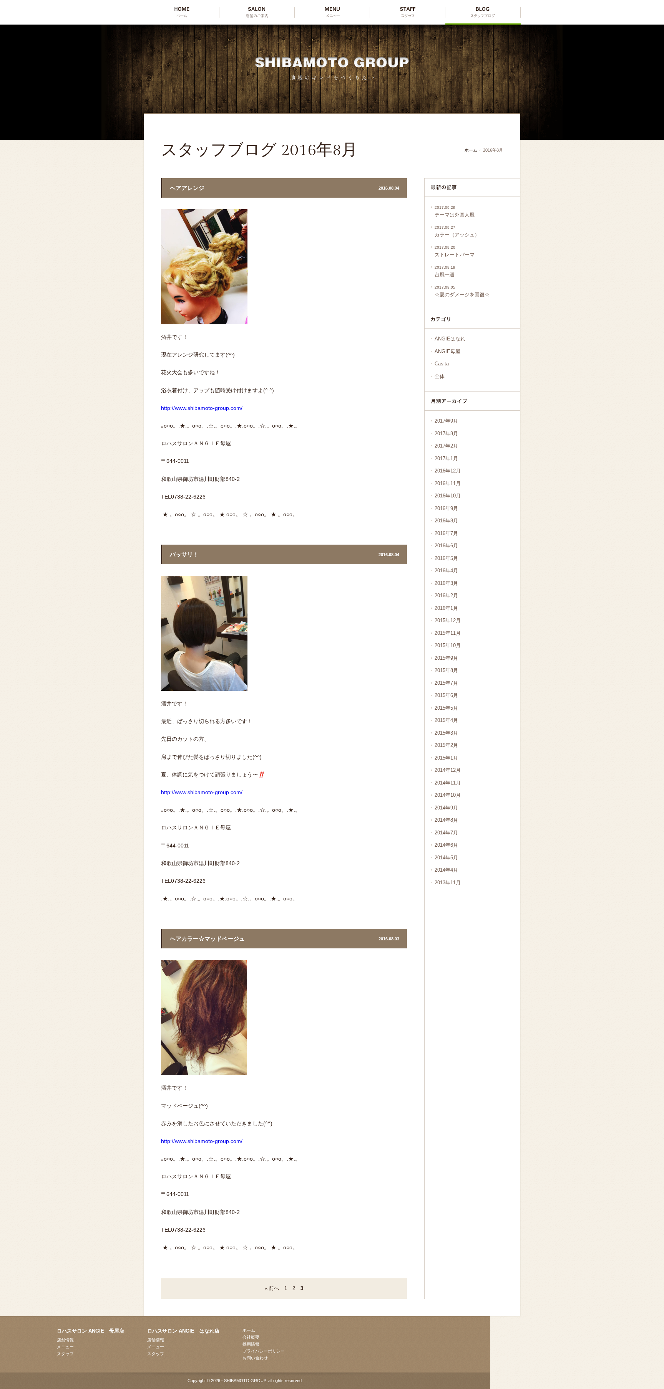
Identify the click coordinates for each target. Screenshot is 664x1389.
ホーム (471, 150)
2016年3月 (446, 583)
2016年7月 (446, 533)
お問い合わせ (255, 1358)
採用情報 (250, 1344)
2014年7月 (446, 833)
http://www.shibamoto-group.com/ (201, 408)
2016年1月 (446, 608)
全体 (440, 376)
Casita (442, 364)
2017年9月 (446, 421)
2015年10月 (448, 645)
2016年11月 (448, 483)
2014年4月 (446, 870)
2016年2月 (446, 595)
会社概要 (250, 1337)
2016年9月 (446, 508)
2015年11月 (448, 633)
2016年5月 (446, 558)
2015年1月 (446, 758)
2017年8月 (446, 433)
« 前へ (272, 1288)
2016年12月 (448, 471)
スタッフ (65, 1353)
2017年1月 (446, 458)
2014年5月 (446, 857)
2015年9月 (446, 658)
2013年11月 (448, 882)
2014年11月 (448, 783)
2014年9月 (446, 808)
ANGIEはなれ (450, 339)
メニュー (65, 1346)
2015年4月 (446, 720)
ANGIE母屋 (447, 351)
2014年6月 (446, 845)
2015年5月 (446, 708)
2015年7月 (446, 683)
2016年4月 (446, 570)
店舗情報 (65, 1340)
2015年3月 (446, 733)
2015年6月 (446, 695)
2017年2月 (446, 446)
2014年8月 (446, 820)
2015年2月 (446, 745)
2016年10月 (448, 496)
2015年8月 (446, 670)
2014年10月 (448, 795)
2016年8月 (446, 521)
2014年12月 (448, 770)
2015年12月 (448, 620)
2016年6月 (446, 545)
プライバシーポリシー (263, 1351)
